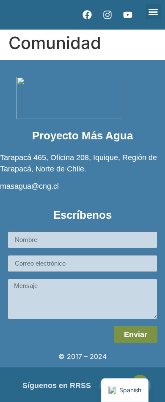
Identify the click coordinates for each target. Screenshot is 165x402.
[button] (153, 11)
